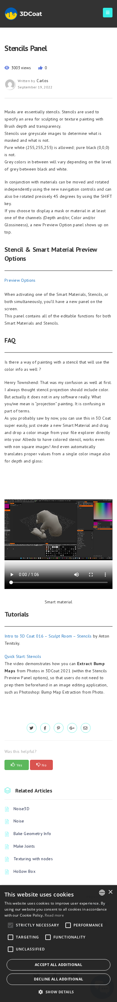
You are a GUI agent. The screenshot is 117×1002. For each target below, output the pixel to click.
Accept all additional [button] (58, 964)
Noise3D (21, 808)
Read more (54, 915)
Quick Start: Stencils (22, 656)
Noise (19, 821)
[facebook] (45, 728)
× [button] (110, 892)
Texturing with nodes (33, 858)
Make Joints (24, 846)
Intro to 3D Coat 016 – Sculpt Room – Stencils (48, 636)
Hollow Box (24, 871)
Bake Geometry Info (32, 833)
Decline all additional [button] (58, 979)
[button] (58, 992)
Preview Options (20, 280)
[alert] (58, 943)
